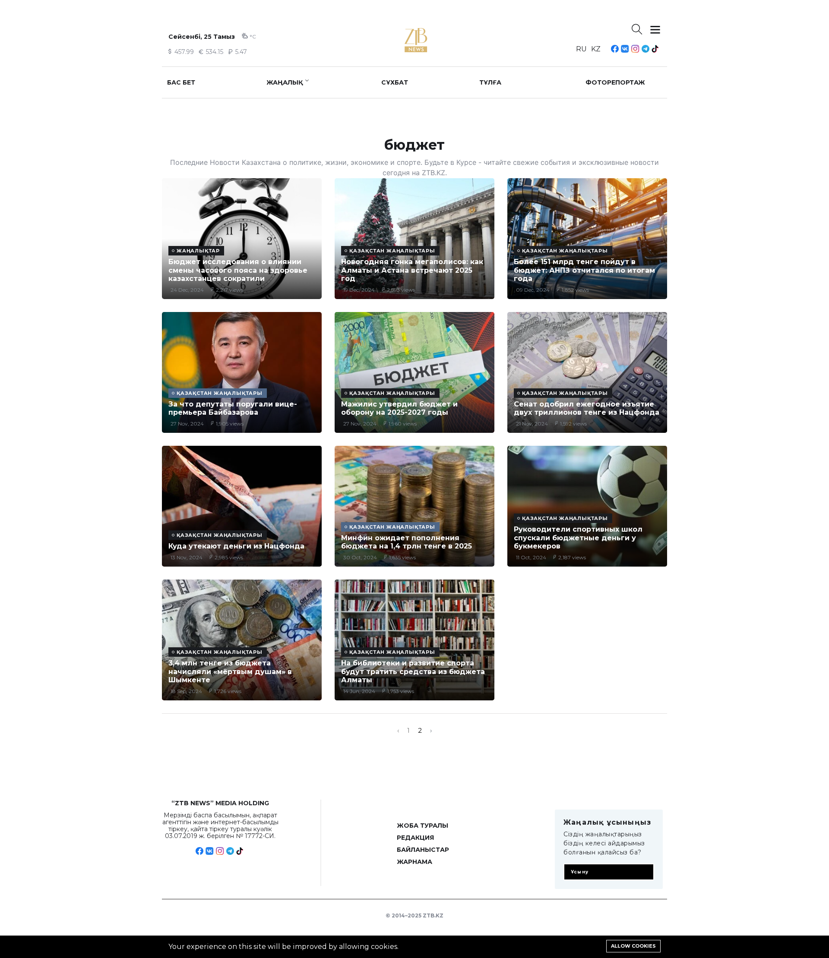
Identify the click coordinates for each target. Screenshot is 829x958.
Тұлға (490, 82)
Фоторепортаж (615, 82)
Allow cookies (633, 946)
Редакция (415, 837)
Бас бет (181, 82)
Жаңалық (284, 82)
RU (581, 49)
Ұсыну (580, 872)
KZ (596, 49)
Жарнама (414, 861)
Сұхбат (394, 82)
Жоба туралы (422, 825)
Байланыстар (423, 849)
